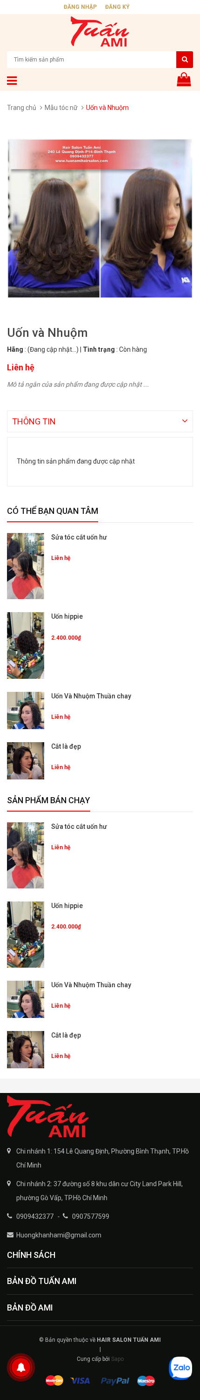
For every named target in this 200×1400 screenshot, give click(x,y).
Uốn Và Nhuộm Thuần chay (91, 696)
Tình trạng (99, 349)
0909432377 (34, 1216)
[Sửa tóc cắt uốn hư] (25, 566)
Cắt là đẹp (66, 746)
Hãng (15, 349)
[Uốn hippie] (25, 645)
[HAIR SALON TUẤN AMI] (100, 1116)
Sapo (117, 1359)
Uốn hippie (67, 616)
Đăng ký (117, 7)
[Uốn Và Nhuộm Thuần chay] (25, 710)
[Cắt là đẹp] (25, 760)
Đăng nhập (80, 7)
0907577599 (90, 1216)
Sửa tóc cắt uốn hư (79, 537)
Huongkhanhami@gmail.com (58, 1235)
